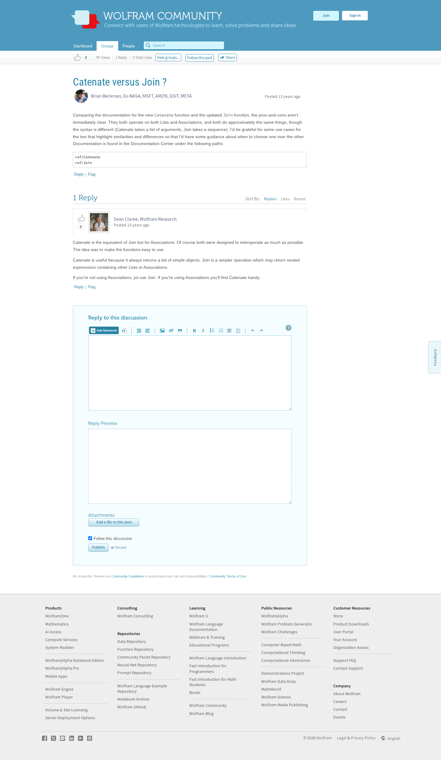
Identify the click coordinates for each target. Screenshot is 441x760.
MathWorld (271, 689)
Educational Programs (209, 645)
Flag (91, 174)
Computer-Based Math (281, 644)
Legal (341, 737)
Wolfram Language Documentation (206, 626)
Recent (299, 199)
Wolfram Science (276, 697)
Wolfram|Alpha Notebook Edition (74, 660)
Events (339, 717)
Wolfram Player (59, 697)
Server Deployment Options (70, 717)
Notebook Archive (133, 699)
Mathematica (56, 624)
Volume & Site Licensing (66, 710)
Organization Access (351, 647)
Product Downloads (351, 624)
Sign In (355, 16)
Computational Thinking (283, 652)
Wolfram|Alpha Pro (62, 668)
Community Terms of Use (227, 576)
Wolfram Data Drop (278, 681)
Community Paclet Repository (144, 657)
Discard (120, 547)
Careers (340, 701)
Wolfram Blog (201, 713)
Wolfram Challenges (279, 631)
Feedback (435, 357)
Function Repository (135, 649)
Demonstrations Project (282, 673)
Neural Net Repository (137, 665)
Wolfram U (198, 616)
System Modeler (59, 647)
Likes (285, 199)
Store (338, 616)
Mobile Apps (56, 676)
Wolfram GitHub (131, 707)
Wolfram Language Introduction (218, 658)
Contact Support (348, 668)
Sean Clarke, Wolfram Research (145, 219)
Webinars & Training (207, 637)
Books (194, 692)
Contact (340, 709)
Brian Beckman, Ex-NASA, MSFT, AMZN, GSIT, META (141, 96)
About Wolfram (347, 693)
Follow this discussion (113, 538)
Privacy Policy (363, 737)
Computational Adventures (285, 660)
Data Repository (131, 641)
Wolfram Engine (59, 689)
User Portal (343, 631)
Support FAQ (344, 660)
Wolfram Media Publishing (284, 704)
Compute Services (61, 639)
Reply (79, 174)
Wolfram (324, 737)
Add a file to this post (114, 522)
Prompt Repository (134, 672)
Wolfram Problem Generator (286, 624)
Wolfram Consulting (135, 616)
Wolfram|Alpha (274, 616)
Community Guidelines (127, 576)
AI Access (53, 631)
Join (326, 16)
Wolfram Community (208, 705)
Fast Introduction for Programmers (207, 668)
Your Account (345, 639)
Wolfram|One (57, 616)
